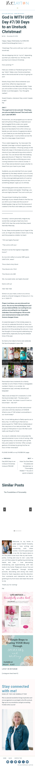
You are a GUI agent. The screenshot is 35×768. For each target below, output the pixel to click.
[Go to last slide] (4, 509)
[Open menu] (17, 8)
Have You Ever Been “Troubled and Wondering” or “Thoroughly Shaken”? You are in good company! (26, 466)
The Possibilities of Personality (15, 492)
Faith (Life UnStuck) (7, 13)
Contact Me (18, 758)
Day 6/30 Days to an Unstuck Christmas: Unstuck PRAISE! (8, 462)
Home (4, 758)
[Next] (30, 509)
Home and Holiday (19, 13)
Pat (4, 36)
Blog (10, 758)
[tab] (14, 530)
